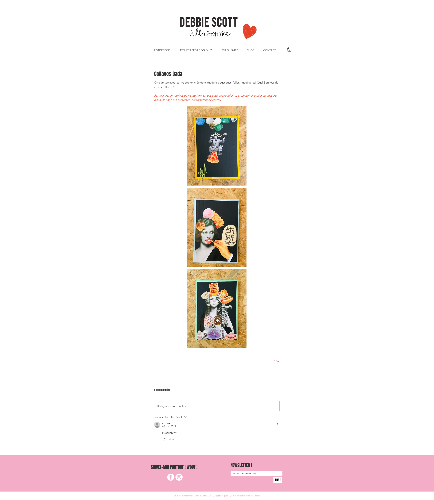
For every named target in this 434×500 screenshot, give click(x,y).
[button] (289, 49)
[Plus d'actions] (277, 425)
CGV (232, 495)
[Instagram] (179, 477)
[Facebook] (170, 477)
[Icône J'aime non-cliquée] (164, 439)
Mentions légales (220, 495)
